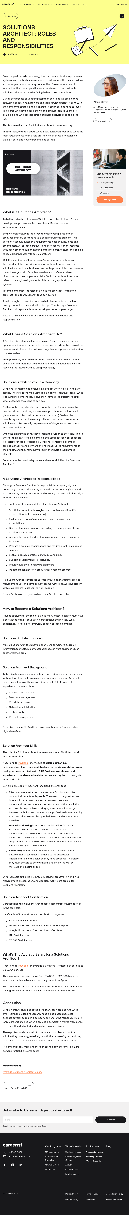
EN (122, 16)
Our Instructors (71, 1169)
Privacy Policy (71, 1194)
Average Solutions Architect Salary (22, 1071)
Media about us (72, 1174)
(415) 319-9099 (121, 4)
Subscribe (111, 1119)
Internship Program (94, 1156)
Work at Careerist (93, 1161)
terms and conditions (39, 1126)
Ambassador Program (95, 1152)
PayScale (23, 762)
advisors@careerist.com (19, 1156)
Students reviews (73, 1152)
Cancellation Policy (114, 1194)
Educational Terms (114, 1199)
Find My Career (110, 199)
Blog (108, 1146)
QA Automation (106, 187)
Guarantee (90, 1199)
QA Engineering (107, 182)
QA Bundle (104, 193)
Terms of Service (93, 1194)
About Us (69, 1164)
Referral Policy (71, 1199)
